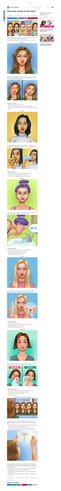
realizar (15, 463)
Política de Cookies (49, 13)
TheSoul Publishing (45, 16)
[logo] (13, 7)
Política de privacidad (48, 12)
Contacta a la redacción (42, 12)
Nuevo (31, 7)
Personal (26, 7)
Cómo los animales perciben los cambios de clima (46, 30)
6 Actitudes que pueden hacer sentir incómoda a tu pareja (46, 45)
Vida (43, 32)
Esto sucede (29, 145)
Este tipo (33, 363)
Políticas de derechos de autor (43, 13)
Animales (41, 32)
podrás (18, 421)
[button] (41, 28)
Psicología (41, 46)
